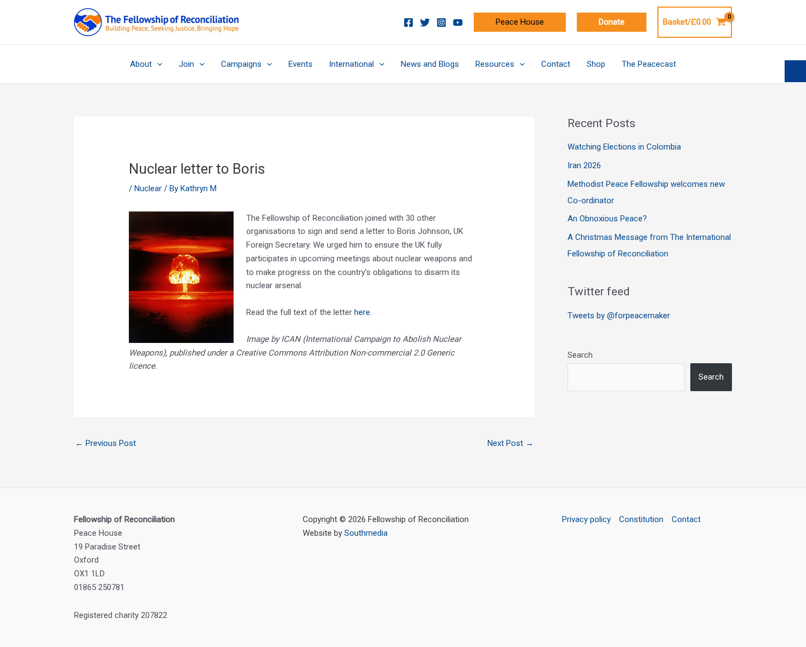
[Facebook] (408, 22)
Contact (686, 519)
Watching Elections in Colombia (624, 147)
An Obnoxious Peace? (607, 219)
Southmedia (366, 533)
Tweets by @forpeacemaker (618, 315)
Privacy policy (586, 519)
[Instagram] (441, 22)
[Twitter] (425, 22)
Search (580, 355)
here (362, 312)
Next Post (510, 443)
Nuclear (148, 188)
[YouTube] (458, 22)
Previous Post (105, 443)
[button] (611, 22)
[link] (520, 22)
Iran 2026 (584, 165)
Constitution (641, 519)
